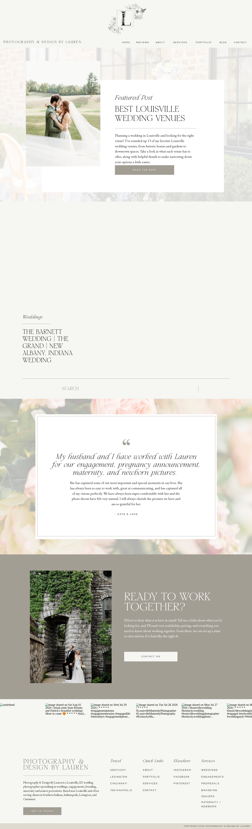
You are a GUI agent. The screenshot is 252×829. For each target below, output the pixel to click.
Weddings (33, 317)
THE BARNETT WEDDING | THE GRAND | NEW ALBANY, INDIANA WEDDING (48, 346)
